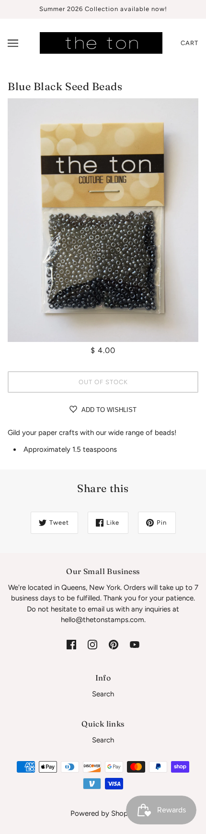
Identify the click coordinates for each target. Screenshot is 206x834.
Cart (189, 43)
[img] (71, 644)
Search (103, 694)
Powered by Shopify (103, 813)
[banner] (101, 42)
